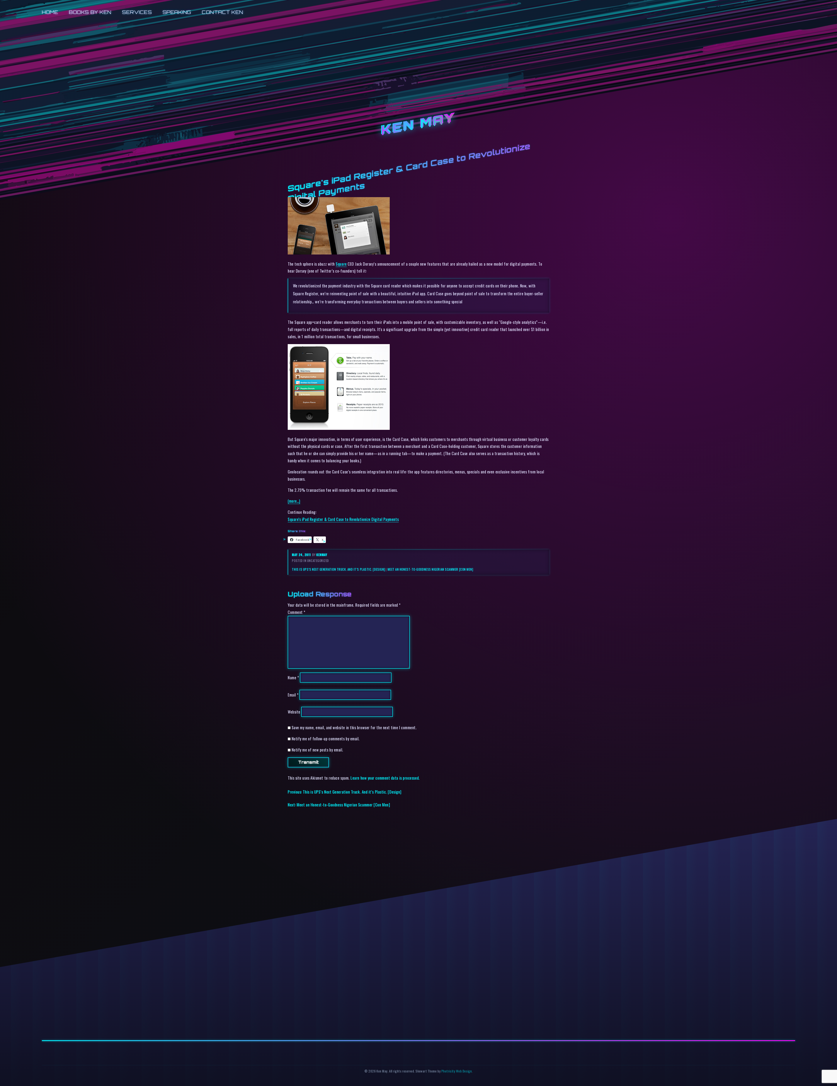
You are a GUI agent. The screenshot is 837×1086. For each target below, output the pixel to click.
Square (341, 264)
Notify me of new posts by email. (317, 750)
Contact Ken (222, 12)
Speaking (177, 12)
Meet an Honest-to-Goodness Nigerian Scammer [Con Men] (430, 569)
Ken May (418, 124)
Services (137, 12)
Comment (296, 612)
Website (294, 712)
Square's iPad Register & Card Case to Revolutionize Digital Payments (343, 519)
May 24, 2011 (302, 554)
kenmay (321, 554)
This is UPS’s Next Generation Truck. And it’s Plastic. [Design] (338, 569)
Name (293, 677)
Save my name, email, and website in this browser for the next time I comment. (354, 727)
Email (293, 695)
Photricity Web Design (456, 1071)
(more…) (294, 501)
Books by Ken (90, 12)
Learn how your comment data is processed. (385, 778)
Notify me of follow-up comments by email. (326, 738)
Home (50, 12)
